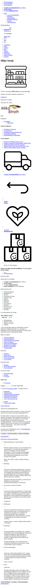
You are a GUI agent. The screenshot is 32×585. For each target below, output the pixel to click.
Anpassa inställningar (24, 433)
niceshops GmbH (12, 388)
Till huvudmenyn (8, 2)
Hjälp (5, 13)
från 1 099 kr (15, 7)
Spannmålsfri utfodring (10, 133)
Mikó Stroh (10, 123)
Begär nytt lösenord (9, 356)
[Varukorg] (17, 41)
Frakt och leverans (8, 342)
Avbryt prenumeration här (10, 398)
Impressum (7, 391)
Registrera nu (7, 31)
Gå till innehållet (8, 3)
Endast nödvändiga (12, 433)
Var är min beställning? (13, 15)
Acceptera (3, 433)
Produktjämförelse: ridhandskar (12, 135)
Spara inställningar (5, 582)
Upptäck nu (4, 97)
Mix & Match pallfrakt (10, 366)
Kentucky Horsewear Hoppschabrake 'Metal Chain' (17, 143)
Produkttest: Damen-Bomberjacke (12, 132)
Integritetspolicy (5, 436)
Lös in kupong (7, 359)
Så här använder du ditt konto (11, 340)
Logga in (6, 353)
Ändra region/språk (18, 385)
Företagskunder (8, 348)
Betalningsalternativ (12, 19)
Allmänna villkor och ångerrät (11, 394)
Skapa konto (7, 36)
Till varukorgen (8, 5)
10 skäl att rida (7, 130)
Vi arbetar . (11, 10)
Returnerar (10, 16)
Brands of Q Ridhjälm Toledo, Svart (13, 141)
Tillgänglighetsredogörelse (11, 395)
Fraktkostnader (11, 18)
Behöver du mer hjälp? (10, 346)
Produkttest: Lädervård (10, 129)
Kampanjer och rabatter (10, 345)
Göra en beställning (9, 337)
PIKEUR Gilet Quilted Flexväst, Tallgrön (15, 147)
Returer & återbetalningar (10, 343)
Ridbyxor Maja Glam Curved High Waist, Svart (16, 146)
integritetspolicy (26, 429)
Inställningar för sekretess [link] (10, 397)
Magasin (6, 365)
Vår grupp (6, 376)
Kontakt (9, 21)
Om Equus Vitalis (8, 373)
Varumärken (7, 121)
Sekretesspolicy (8, 393)
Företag (6, 401)
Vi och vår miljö (8, 368)
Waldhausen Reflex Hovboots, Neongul (14, 144)
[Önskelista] (5, 39)
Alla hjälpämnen (11, 22)
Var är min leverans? (9, 358)
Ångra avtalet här (5, 405)
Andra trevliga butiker (9, 403)
